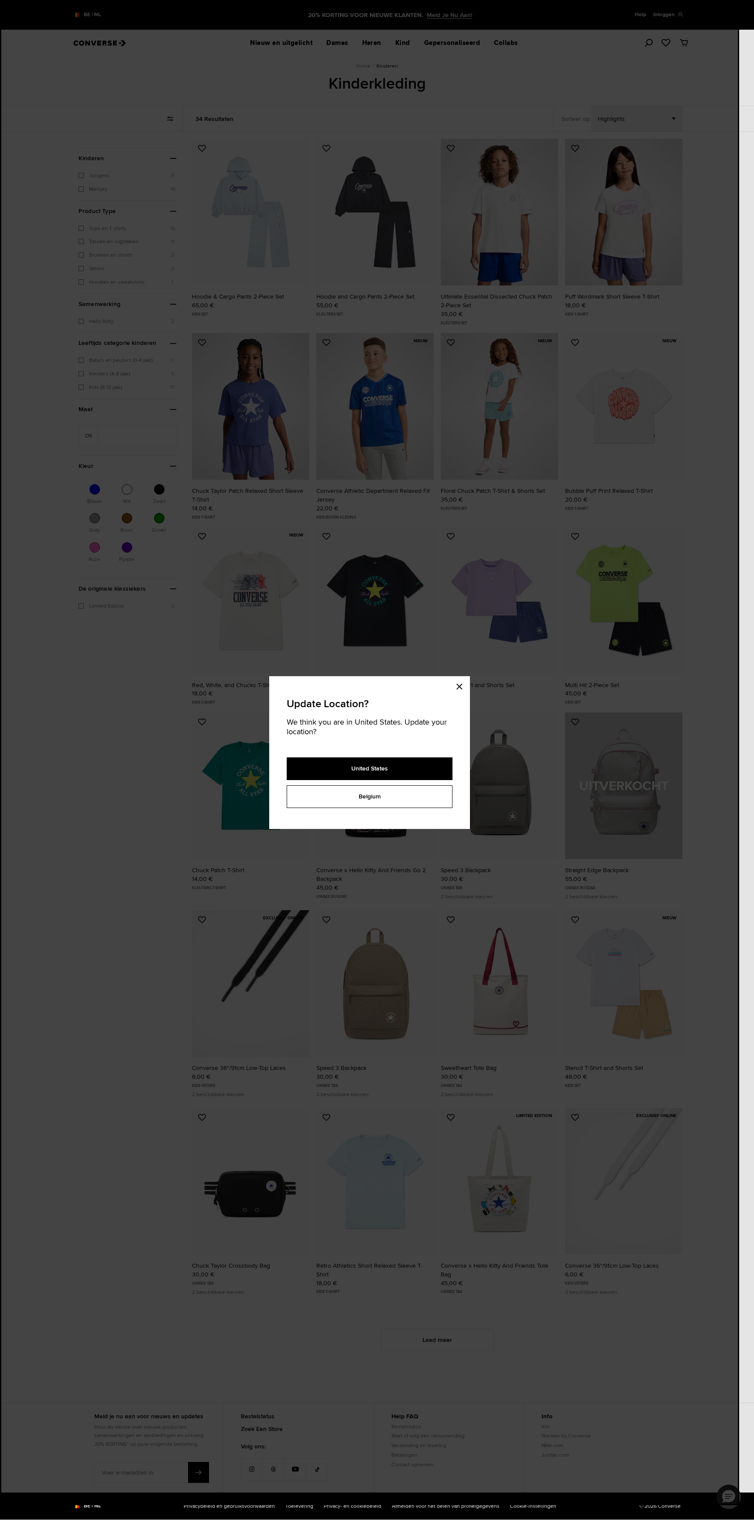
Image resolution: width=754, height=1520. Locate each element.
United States (369, 768)
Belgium (370, 796)
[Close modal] (462, 685)
